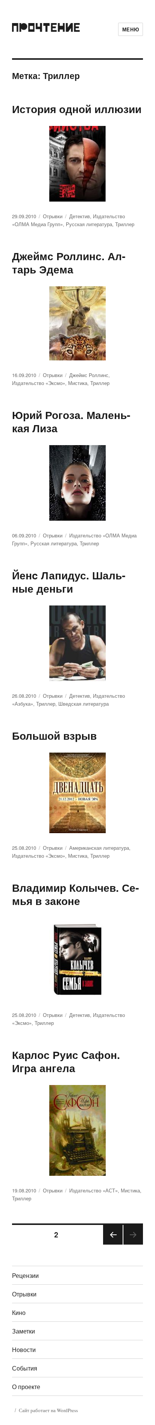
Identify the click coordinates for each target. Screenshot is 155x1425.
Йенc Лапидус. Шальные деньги (68, 581)
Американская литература (99, 847)
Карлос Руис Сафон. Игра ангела (66, 1061)
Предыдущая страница (112, 1244)
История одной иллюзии (76, 108)
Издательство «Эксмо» (38, 383)
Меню (130, 29)
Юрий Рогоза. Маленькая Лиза (71, 421)
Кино (19, 1312)
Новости (24, 1349)
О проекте (26, 1386)
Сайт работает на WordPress (48, 1410)
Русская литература (89, 224)
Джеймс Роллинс (88, 375)
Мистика (77, 383)
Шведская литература (83, 703)
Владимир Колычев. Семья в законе (75, 894)
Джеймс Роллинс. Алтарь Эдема (68, 262)
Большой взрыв (54, 735)
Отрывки (52, 216)
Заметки (23, 1331)
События (24, 1368)
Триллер (124, 224)
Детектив (79, 216)
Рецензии (25, 1275)
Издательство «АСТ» (93, 1190)
